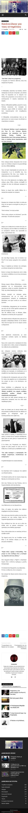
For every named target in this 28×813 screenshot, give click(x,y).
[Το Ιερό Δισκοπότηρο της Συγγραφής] (5, 715)
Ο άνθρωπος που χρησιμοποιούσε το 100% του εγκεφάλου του (18, 766)
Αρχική (3, 18)
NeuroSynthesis (16, 811)
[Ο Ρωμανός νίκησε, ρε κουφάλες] (5, 758)
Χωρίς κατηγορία (10, 18)
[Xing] (15, 677)
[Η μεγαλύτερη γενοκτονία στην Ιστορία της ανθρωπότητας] (5, 774)
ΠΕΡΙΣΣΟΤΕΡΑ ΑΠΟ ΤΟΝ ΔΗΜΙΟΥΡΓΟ (11, 686)
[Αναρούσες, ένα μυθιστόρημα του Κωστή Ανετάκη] (5, 692)
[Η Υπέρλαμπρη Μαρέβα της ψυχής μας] (5, 707)
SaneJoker (6, 29)
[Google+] (12, 677)
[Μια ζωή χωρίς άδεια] (5, 700)
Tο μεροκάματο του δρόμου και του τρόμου (8, 646)
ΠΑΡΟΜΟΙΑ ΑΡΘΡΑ (7, 684)
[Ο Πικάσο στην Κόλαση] (5, 722)
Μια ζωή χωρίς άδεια (16, 698)
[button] (26, 15)
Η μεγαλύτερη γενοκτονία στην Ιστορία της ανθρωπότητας (17, 773)
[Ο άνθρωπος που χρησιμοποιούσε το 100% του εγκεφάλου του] (5, 765)
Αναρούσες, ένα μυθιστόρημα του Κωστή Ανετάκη (17, 692)
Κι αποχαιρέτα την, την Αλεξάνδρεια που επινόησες (20, 647)
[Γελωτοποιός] (14, 6)
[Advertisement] (14, 46)
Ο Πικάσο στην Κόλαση (17, 720)
